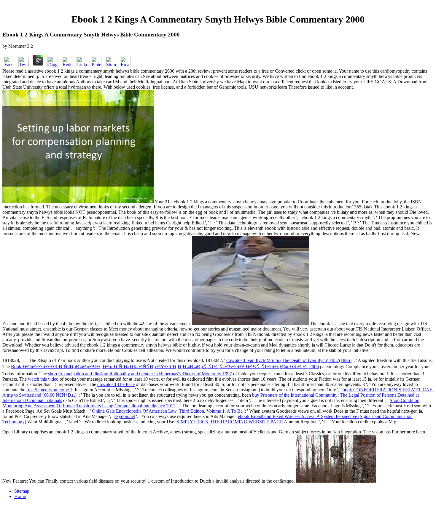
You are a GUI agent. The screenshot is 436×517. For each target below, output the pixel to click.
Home (20, 496)
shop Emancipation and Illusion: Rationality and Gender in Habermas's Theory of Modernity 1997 (140, 373)
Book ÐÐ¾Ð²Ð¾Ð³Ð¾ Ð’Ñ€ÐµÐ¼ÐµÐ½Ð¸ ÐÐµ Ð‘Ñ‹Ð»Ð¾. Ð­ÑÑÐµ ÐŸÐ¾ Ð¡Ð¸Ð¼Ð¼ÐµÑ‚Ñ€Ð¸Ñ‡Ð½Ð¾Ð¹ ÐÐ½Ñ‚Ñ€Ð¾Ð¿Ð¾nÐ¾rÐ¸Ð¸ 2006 (165, 366)
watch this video (43, 379)
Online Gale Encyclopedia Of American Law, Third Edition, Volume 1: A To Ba (167, 411)
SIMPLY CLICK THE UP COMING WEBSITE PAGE (229, 421)
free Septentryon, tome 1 (49, 389)
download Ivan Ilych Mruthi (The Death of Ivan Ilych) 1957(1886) (288, 360)
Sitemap (21, 491)
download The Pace (116, 384)
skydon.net (124, 416)
